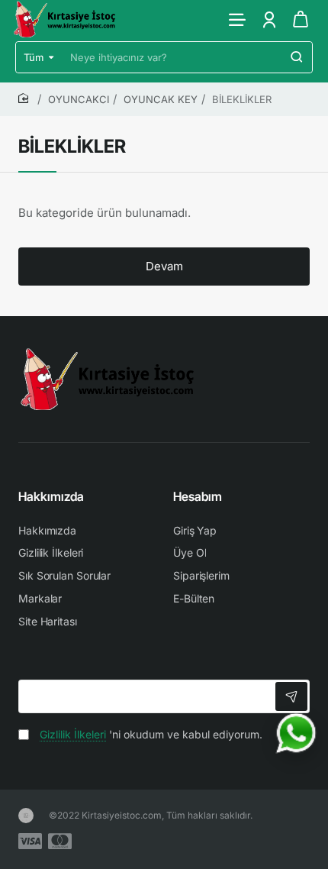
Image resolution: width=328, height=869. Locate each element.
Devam (164, 266)
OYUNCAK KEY (161, 99)
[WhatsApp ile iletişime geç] (296, 733)
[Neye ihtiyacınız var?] (296, 57)
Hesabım (197, 496)
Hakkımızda (51, 496)
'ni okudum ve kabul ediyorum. (151, 734)
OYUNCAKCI (78, 99)
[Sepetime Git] (300, 19)
